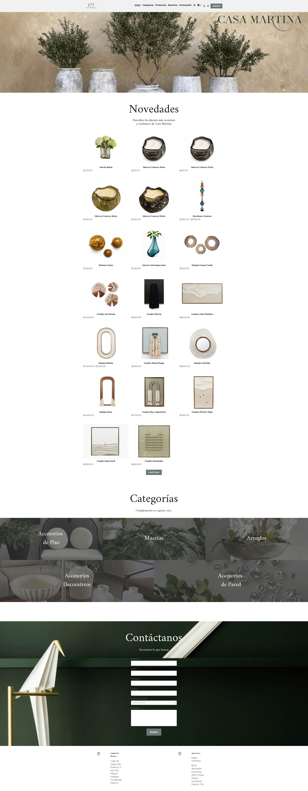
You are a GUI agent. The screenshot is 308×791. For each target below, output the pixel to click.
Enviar (154, 732)
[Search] (194, 5)
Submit (216, 6)
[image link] (91, 6)
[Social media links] (204, 6)
